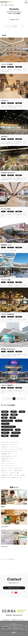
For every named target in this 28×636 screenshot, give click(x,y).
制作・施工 (4, 71)
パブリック (5, 423)
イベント (16, 451)
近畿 (15, 250)
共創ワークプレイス (19, 468)
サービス (18, 420)
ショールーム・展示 (7, 429)
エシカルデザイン (5, 442)
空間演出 (3, 477)
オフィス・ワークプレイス (8, 426)
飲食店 (4, 417)
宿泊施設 (5, 435)
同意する (14, 632)
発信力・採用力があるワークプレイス (9, 456)
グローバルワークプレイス (7, 468)
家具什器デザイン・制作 (17, 477)
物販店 (12, 417)
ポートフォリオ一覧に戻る (8, 559)
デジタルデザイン (5, 444)
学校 (18, 429)
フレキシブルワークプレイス (8, 465)
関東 (8, 71)
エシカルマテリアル (15, 442)
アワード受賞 (16, 179)
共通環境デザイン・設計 (21, 69)
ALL (3, 66)
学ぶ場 (22, 411)
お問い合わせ (6, 620)
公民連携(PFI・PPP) (6, 453)
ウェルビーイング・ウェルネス (7, 107)
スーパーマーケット (7, 420)
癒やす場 (5, 414)
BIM (8, 477)
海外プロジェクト (10, 143)
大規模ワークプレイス (6, 460)
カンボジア (16, 143)
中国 (2, 392)
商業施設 (18, 66)
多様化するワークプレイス (7, 470)
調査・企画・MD (18, 470)
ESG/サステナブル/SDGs (7, 451)
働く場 (13, 411)
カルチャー (5, 432)
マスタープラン (4, 69)
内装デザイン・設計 (11, 69)
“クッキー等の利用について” (15, 626)
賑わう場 (10, 66)
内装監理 (3, 179)
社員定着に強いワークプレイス (8, 458)
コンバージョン (14, 446)
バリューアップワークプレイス (8, 463)
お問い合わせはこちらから (14, 588)
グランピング (16, 432)
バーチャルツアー (15, 444)
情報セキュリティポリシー (18, 620)
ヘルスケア (14, 435)
